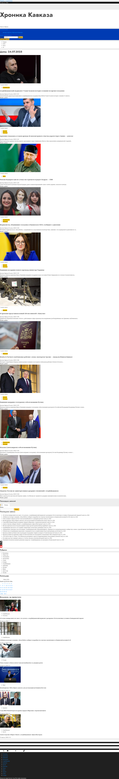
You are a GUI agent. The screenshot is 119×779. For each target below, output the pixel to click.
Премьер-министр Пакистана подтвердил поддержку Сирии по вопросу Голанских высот (28, 533)
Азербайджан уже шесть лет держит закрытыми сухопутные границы (23, 527)
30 (4, 591)
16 (4, 587)
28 (0, 591)
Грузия (5, 567)
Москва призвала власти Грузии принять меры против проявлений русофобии (25, 525)
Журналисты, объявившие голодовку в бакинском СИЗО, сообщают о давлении (30, 225)
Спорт (4, 560)
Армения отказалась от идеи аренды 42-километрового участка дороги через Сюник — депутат (36, 136)
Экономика (6, 556)
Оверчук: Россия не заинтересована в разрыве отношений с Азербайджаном (29, 491)
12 (10, 585)
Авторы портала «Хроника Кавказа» (13, 32)
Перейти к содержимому (6, 1)
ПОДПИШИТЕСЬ (4, 39)
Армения (5, 131)
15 (2, 587)
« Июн (1, 594)
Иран (4, 569)
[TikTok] (59, 542)
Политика (5, 133)
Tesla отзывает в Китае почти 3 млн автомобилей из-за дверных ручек (22, 518)
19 (10, 587)
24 (6, 589)
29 (2, 591)
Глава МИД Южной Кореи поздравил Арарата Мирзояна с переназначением (24, 522)
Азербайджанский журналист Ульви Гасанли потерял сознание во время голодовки (32, 91)
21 (0, 589)
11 (8, 585)
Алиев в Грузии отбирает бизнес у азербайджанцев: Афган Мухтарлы (22, 524)
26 (10, 589)
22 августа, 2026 (4, 621)
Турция (4, 772)
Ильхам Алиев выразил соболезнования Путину (18, 447)
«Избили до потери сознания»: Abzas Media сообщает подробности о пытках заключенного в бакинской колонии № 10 (36, 517)
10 (6, 585)
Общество (5, 221)
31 (6, 591)
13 (11, 585)
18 (8, 587)
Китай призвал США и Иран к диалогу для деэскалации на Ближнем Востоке (24, 520)
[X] (59, 544)
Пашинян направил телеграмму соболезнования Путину (22, 402)
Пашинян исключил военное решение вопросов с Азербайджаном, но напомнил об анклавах (29, 540)
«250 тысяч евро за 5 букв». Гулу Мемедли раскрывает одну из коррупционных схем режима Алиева (31, 536)
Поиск (1, 507)
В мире (5, 562)
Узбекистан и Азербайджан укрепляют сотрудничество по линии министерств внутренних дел (30, 531)
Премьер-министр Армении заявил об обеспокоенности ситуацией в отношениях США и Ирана (30, 534)
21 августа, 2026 (4, 643)
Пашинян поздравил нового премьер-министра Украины (22, 270)
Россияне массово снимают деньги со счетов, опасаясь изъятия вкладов (23, 538)
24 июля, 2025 (12, 94)
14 (0, 587)
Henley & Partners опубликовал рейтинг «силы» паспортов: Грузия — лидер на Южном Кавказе (36, 357)
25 (8, 589)
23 (4, 589)
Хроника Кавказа (26, 14)
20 (11, 587)
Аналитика (6, 558)
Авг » (5, 594)
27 (11, 589)
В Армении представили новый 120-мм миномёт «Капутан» (22, 313)
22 (2, 589)
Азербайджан (6, 87)
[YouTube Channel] (59, 546)
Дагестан (5, 571)
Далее (6, 505)
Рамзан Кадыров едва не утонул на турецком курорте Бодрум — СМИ (26, 179)
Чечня (4, 176)
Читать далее (4, 97)
